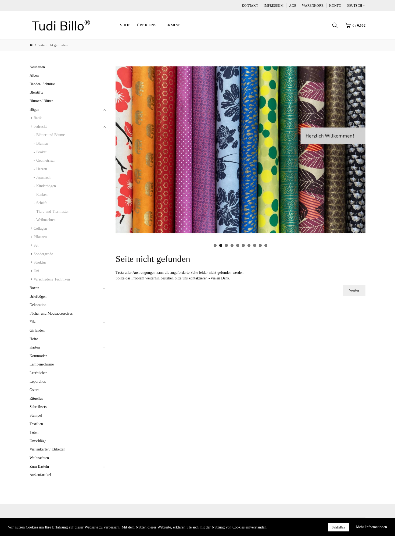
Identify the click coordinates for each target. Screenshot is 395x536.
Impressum (273, 6)
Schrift (41, 203)
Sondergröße (43, 254)
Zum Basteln (39, 466)
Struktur (40, 262)
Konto (335, 6)
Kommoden (38, 356)
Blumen (42, 143)
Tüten (34, 432)
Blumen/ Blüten (41, 101)
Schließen (338, 527)
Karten (35, 347)
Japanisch (43, 177)
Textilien (36, 424)
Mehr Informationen (371, 527)
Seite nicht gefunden (53, 45)
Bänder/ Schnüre (42, 84)
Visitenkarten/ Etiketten (47, 449)
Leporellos (38, 381)
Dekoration (38, 305)
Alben (34, 75)
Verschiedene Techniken (52, 279)
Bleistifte (36, 92)
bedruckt (40, 127)
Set (36, 245)
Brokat (41, 152)
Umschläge (38, 441)
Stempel (36, 415)
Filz (32, 322)
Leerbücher (38, 373)
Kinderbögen (46, 186)
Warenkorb (313, 6)
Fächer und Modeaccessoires (51, 313)
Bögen (34, 110)
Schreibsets (38, 407)
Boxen (34, 288)
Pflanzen (40, 237)
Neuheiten (37, 67)
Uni (36, 271)
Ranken (42, 195)
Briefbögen (38, 296)
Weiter (354, 290)
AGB (292, 6)
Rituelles (36, 398)
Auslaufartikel (40, 475)
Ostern (35, 390)
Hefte (34, 339)
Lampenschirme (42, 364)
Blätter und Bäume (50, 135)
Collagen (40, 228)
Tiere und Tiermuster (52, 212)
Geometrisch (45, 160)
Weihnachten (46, 220)
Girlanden (37, 330)
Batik (38, 118)
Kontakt (250, 6)
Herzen (41, 169)
